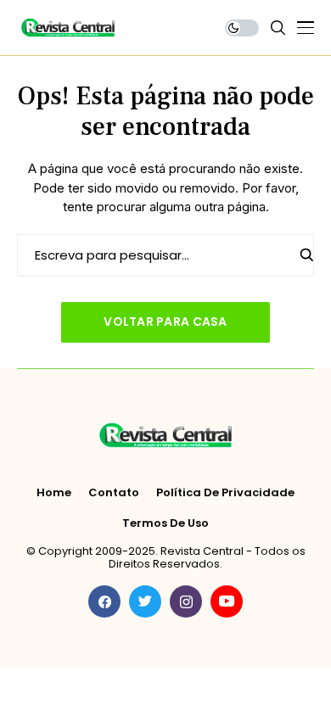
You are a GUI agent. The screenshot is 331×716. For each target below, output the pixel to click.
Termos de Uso (165, 523)
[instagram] (186, 601)
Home (53, 493)
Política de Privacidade (225, 493)
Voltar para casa (165, 321)
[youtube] (226, 601)
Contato (113, 493)
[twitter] (145, 601)
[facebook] (104, 601)
